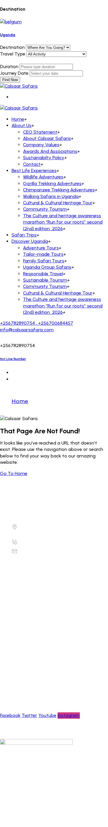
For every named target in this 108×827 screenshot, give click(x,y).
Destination (12, 47)
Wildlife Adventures (43, 177)
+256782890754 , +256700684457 (36, 323)
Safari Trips (24, 235)
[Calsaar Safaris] (19, 86)
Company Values (41, 144)
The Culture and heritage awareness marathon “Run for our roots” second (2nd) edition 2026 (63, 222)
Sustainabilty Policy (43, 157)
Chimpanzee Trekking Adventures (59, 190)
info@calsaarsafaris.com (27, 329)
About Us (21, 125)
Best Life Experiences (34, 170)
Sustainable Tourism (45, 280)
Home (18, 119)
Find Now (10, 80)
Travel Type (12, 54)
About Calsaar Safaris (47, 138)
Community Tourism (45, 209)
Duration (9, 66)
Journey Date (14, 73)
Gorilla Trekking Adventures (52, 183)
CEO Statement (40, 132)
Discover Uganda (30, 241)
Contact (32, 164)
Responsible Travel (43, 273)
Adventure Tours (41, 248)
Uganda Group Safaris (47, 267)
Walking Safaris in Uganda (51, 196)
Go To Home (13, 473)
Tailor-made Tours (43, 254)
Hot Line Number (13, 359)
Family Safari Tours (43, 261)
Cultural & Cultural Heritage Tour (57, 202)
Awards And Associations (50, 151)
